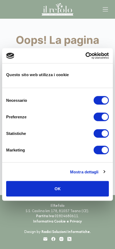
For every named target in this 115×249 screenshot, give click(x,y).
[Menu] (105, 9)
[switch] (101, 117)
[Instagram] (61, 239)
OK (58, 188)
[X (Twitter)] (69, 239)
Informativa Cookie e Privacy (57, 221)
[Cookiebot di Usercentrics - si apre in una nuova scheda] (85, 55)
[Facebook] (53, 239)
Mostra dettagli (84, 171)
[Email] (45, 239)
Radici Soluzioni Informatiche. (66, 231)
